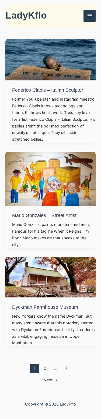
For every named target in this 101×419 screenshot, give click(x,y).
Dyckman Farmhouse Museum (45, 307)
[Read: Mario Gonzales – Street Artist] (50, 178)
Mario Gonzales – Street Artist (44, 215)
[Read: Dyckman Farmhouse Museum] (50, 276)
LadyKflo (26, 15)
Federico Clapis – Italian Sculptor (47, 90)
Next (50, 380)
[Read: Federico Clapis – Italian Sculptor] (50, 59)
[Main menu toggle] (89, 16)
